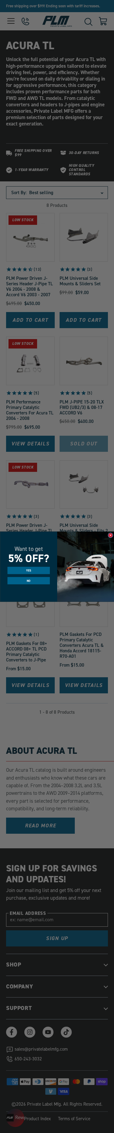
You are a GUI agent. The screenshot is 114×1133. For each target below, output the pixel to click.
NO (28, 580)
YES (28, 570)
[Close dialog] (110, 535)
